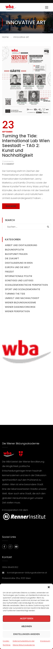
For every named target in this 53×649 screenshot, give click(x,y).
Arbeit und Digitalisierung (21, 245)
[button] (48, 587)
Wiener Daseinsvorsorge (20, 307)
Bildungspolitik (14, 249)
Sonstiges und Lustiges (19, 280)
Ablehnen (26, 626)
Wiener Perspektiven (17, 311)
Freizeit (9, 271)
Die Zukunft (12, 258)
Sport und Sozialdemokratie (22, 289)
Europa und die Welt (17, 267)
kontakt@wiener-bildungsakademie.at (27, 572)
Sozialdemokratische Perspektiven (26, 285)
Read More (11, 206)
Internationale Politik (18, 276)
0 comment (8, 164)
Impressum (45, 641)
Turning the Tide (15, 293)
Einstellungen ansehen (26, 634)
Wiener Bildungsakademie (20, 302)
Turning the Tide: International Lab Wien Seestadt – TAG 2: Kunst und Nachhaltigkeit (26, 146)
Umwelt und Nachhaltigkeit (22, 298)
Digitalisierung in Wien (19, 262)
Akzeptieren (26, 618)
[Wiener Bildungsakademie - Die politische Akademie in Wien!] (15, 8)
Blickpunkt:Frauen (16, 254)
